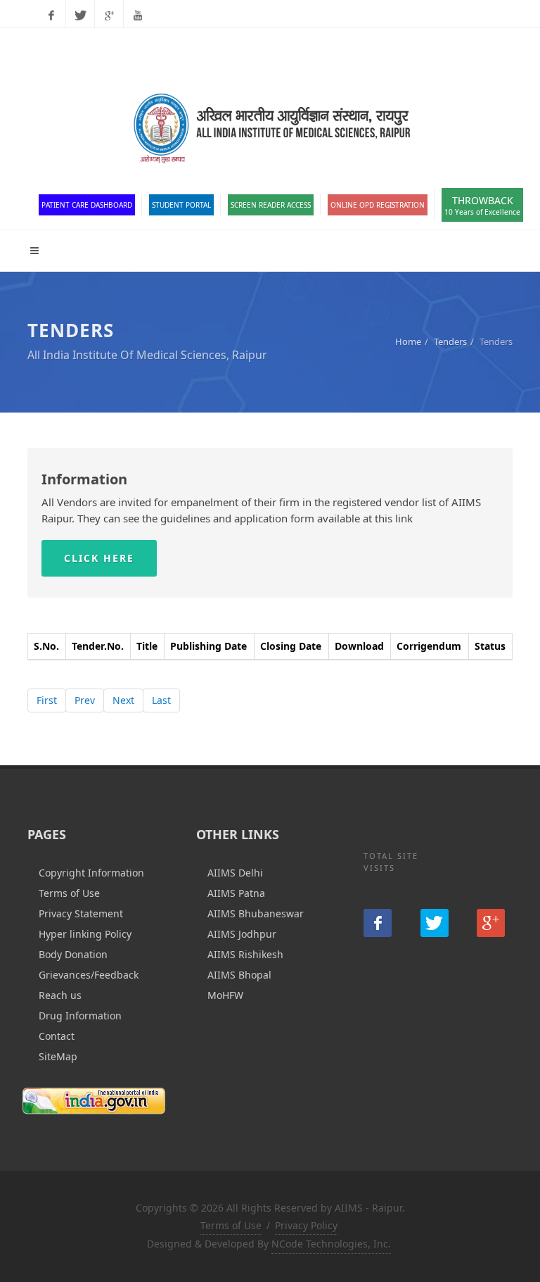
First (47, 700)
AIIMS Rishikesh (245, 954)
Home (408, 341)
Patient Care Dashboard (86, 205)
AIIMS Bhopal (239, 974)
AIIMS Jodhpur (241, 934)
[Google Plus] (109, 15)
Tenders (450, 341)
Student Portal (181, 205)
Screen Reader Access (271, 205)
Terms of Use (69, 893)
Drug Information (80, 1015)
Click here (99, 558)
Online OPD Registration (377, 205)
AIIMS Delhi (235, 872)
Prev (85, 700)
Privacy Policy (306, 1225)
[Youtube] (138, 15)
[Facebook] (51, 15)
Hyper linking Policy (85, 934)
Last (161, 700)
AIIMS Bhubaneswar (255, 913)
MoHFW (225, 995)
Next (123, 700)
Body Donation (73, 954)
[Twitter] (80, 15)
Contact (57, 1036)
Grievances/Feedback (89, 974)
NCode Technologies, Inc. (331, 1243)
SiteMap (58, 1056)
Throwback (482, 205)
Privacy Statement (81, 913)
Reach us (60, 995)
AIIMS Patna (236, 893)
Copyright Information (91, 872)
